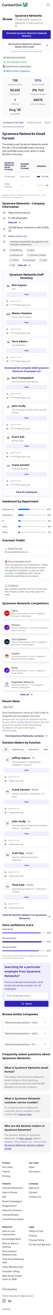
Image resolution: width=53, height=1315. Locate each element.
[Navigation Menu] (48, 4)
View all (22, 265)
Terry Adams (20, 341)
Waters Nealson (22, 313)
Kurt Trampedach (23, 377)
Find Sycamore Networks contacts (24, 735)
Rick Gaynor (26, 1138)
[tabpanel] (26, 833)
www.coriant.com (17, 236)
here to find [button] (25, 1114)
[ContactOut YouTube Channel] (9, 1301)
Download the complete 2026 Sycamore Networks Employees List (26, 369)
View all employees (26, 492)
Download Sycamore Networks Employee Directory (26, 34)
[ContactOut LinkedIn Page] (4, 1301)
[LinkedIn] (16, 26)
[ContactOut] (16, 4)
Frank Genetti (20, 465)
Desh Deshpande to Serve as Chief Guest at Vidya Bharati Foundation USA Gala (25, 714)
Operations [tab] (33, 749)
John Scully (18, 405)
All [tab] (6, 749)
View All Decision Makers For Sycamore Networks (24, 916)
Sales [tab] (45, 749)
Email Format (34, 122)
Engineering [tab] (17, 749)
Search (28, 1003)
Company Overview (13, 122)
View (26, 770)
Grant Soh (18, 436)
